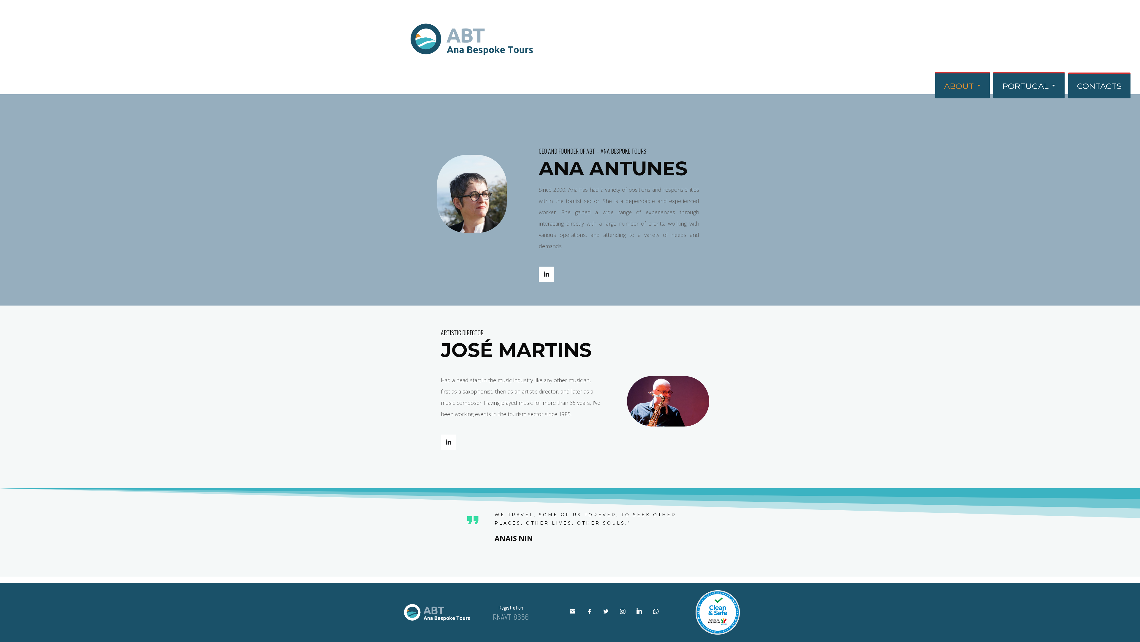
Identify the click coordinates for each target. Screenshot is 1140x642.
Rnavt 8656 (511, 617)
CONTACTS (1099, 86)
